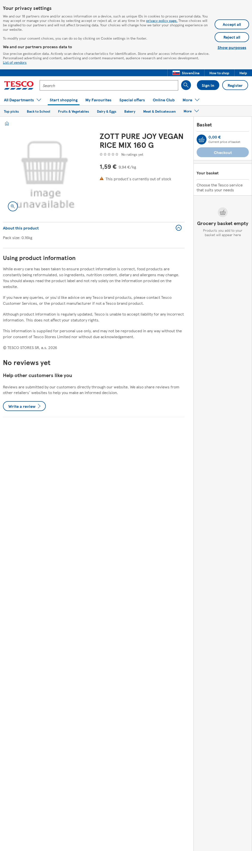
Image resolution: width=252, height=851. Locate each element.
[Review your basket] (201, 139)
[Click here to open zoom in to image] (13, 206)
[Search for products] (186, 85)
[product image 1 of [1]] (45, 173)
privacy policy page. (161, 20)
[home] (7, 123)
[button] (186, 72)
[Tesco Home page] (19, 85)
